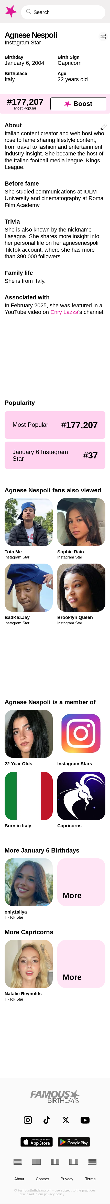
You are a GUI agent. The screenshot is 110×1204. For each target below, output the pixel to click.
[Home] (55, 1096)
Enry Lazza (64, 312)
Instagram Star (23, 42)
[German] (92, 1162)
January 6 (17, 63)
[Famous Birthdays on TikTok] (44, 1120)
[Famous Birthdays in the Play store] (74, 1142)
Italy (10, 79)
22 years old (73, 79)
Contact (42, 1179)
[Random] (103, 36)
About (19, 1179)
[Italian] (73, 1162)
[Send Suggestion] (104, 128)
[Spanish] (18, 1162)
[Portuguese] (36, 1162)
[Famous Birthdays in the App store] (36, 1142)
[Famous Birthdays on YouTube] (83, 1120)
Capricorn (70, 63)
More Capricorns (29, 932)
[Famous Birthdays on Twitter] (63, 1120)
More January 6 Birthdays (42, 850)
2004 (38, 63)
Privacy (67, 1179)
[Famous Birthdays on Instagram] (25, 1120)
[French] (55, 1162)
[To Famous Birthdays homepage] (10, 11)
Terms (90, 1179)
